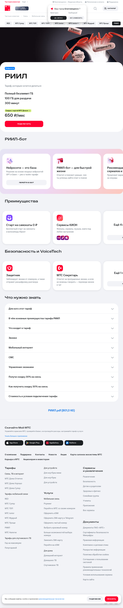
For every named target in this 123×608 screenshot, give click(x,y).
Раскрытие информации (94, 549)
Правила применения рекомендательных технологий (97, 568)
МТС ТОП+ (46, 23)
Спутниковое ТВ (51, 565)
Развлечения (89, 476)
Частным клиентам (12, 2)
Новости (53, 454)
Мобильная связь (51, 498)
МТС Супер (19, 23)
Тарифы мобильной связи (16, 494)
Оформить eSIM (51, 513)
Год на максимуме (13, 543)
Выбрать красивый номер (56, 527)
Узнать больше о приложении (16, 436)
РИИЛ (116, 23)
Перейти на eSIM (51, 545)
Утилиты (87, 500)
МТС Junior (59, 23)
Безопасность (89, 481)
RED (8, 23)
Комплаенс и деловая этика (95, 545)
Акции (64, 454)
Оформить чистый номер (55, 522)
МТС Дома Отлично (14, 478)
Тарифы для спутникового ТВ (18, 538)
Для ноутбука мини (52, 472)
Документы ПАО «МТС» (94, 527)
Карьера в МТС (12, 459)
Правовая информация (93, 540)
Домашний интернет (53, 555)
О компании (10, 454)
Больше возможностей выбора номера (58, 534)
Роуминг (48, 503)
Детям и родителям (92, 486)
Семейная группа (91, 496)
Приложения (88, 505)
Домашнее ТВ (50, 560)
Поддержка (25, 454)
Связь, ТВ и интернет (14, 473)
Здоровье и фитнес (92, 491)
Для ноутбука (50, 477)
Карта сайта (88, 579)
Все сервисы (89, 510)
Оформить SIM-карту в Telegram (59, 518)
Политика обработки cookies (96, 554)
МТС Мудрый (89, 23)
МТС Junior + (74, 23)
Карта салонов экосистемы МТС (86, 454)
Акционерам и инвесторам (36, 459)
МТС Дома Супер (12, 488)
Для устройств (50, 468)
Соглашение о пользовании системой (95, 561)
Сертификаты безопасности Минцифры (96, 534)
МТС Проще (104, 23)
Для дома (48, 550)
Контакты (40, 454)
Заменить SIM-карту (53, 540)
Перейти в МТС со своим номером (59, 508)
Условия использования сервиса (97, 574)
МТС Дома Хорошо (13, 483)
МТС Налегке (11, 532)
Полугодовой (11, 547)
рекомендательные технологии (51, 599)
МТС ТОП (32, 23)
